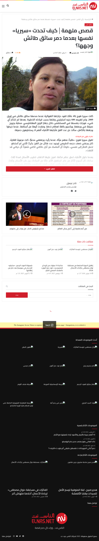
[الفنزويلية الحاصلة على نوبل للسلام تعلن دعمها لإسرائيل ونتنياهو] (17, 410)
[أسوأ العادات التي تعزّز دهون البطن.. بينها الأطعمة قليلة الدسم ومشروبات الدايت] (17, 354)
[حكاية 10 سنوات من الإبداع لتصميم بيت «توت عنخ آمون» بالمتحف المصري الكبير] (49, 255)
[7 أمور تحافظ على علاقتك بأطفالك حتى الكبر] (49, 354)
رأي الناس (80, 19)
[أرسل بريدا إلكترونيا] (70, 52)
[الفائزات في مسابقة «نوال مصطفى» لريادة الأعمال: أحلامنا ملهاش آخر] (25, 474)
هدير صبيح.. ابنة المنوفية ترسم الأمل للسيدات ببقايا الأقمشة (77, 491)
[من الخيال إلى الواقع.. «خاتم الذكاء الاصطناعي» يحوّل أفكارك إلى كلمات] (81, 373)
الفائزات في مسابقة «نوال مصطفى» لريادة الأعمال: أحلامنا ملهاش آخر (28, 491)
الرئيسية (88, 19)
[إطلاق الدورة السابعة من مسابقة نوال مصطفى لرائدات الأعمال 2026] (80, 255)
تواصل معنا (92, 503)
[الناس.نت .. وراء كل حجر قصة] (85, 6)
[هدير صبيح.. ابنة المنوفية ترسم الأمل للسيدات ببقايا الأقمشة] (74, 474)
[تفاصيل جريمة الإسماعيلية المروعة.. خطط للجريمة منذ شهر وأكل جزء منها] (49, 392)
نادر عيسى (75, 52)
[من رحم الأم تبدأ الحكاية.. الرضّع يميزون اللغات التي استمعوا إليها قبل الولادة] (49, 410)
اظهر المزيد (50, 169)
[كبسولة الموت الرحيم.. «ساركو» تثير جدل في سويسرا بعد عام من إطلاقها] (19, 255)
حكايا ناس (88, 24)
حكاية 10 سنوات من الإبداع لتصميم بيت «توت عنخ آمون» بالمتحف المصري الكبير (52, 268)
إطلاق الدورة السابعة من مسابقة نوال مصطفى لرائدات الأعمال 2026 (80, 268)
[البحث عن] (7, 7)
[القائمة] (3, 7)
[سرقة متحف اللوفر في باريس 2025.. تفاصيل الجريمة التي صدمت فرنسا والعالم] (17, 392)
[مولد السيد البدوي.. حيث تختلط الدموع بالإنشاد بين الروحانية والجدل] (81, 410)
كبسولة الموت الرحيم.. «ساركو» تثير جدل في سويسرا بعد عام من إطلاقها (20, 268)
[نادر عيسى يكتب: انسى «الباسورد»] (17, 373)
